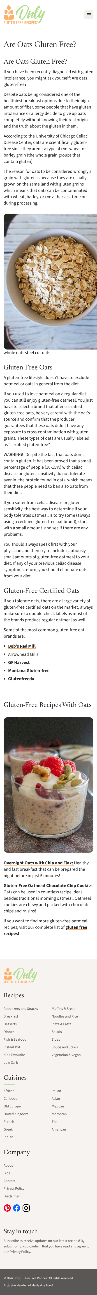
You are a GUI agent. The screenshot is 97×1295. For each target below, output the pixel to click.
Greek (8, 1129)
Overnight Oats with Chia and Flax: (39, 863)
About (8, 1165)
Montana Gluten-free (28, 671)
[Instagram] (26, 1208)
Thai (55, 1121)
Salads (57, 1032)
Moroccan (59, 1114)
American (59, 1129)
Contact (9, 1181)
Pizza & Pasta (61, 1024)
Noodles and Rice (65, 1016)
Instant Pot (12, 1047)
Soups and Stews (65, 1047)
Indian (8, 1137)
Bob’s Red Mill (22, 646)
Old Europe (12, 1106)
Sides (56, 1039)
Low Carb (11, 1062)
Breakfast (11, 1016)
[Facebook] (16, 1208)
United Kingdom (16, 1114)
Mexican (58, 1106)
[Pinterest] (7, 1208)
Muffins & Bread (64, 1008)
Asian (56, 1098)
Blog (7, 1173)
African (9, 1091)
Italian (56, 1091)
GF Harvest (19, 662)
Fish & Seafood (15, 1039)
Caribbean (11, 1098)
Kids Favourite (14, 1055)
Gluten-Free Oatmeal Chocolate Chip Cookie (47, 886)
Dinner (9, 1032)
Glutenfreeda (21, 679)
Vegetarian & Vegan (66, 1055)
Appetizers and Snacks (21, 1008)
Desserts (10, 1024)
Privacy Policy (14, 1188)
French (9, 1121)
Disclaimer (12, 1196)
